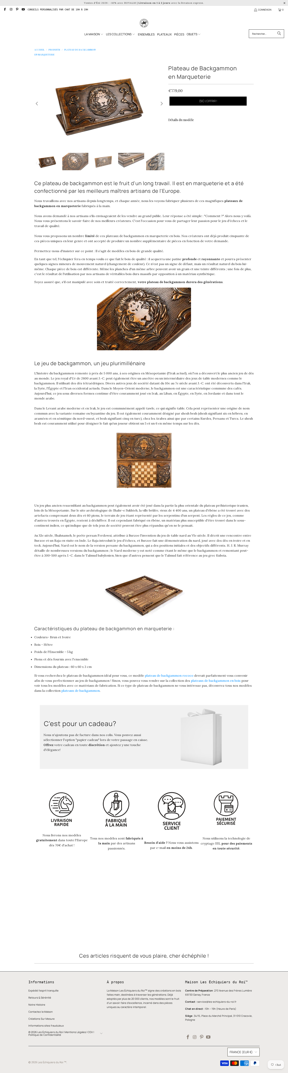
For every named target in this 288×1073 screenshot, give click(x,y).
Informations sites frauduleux (46, 1025)
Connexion (264, 9)
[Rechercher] (279, 33)
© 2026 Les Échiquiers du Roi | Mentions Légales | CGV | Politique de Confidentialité (61, 1033)
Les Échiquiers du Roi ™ (52, 1062)
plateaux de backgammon (80, 691)
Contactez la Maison (40, 1011)
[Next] (161, 103)
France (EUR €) (241, 1052)
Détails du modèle (181, 120)
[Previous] (37, 103)
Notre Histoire (36, 1004)
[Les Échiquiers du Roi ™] (144, 23)
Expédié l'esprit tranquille (43, 990)
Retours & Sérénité (39, 997)
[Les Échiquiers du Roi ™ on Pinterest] (17, 9)
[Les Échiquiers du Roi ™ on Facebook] (4, 9)
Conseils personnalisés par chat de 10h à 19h (58, 9)
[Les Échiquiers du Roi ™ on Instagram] (10, 9)
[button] (93, 34)
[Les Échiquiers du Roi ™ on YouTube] (23, 9)
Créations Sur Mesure (41, 1018)
